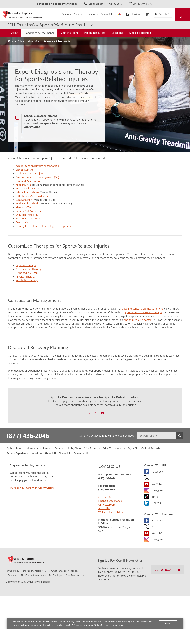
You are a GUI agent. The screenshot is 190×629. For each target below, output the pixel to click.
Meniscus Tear (24, 207)
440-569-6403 (32, 127)
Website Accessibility (110, 512)
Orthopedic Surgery (27, 273)
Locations (117, 32)
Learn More (93, 413)
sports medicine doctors (138, 320)
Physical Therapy (25, 276)
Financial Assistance (110, 500)
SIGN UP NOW (163, 569)
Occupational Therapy (28, 269)
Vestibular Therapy (27, 280)
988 (100, 527)
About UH (104, 508)
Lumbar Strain (24, 199)
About (14, 32)
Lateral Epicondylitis (27, 192)
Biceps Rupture (24, 169)
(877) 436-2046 (28, 436)
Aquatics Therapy (26, 265)
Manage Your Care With (32, 487)
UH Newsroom (107, 504)
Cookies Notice (96, 621)
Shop (147, 14)
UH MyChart (135, 14)
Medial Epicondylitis (27, 203)
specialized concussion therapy (143, 312)
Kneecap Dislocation (28, 188)
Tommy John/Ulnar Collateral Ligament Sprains (43, 226)
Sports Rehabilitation (30, 40)
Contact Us (104, 497)
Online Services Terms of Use (48, 621)
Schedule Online (141, 3)
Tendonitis (22, 222)
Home (9, 41)
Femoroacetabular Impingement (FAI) (37, 177)
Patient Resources (94, 32)
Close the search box (173, 14)
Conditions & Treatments (39, 32)
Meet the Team (69, 32)
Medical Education (140, 32)
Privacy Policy (73, 621)
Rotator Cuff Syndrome (29, 211)
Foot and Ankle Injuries (29, 181)
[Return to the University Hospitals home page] (23, 14)
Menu (182, 17)
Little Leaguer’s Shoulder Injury (34, 196)
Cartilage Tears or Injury (30, 173)
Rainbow (119, 14)
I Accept (168, 623)
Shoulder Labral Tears (28, 218)
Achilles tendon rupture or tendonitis (37, 166)
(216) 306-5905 (106, 489)
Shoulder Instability (27, 214)
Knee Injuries (23, 184)
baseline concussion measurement (142, 308)
